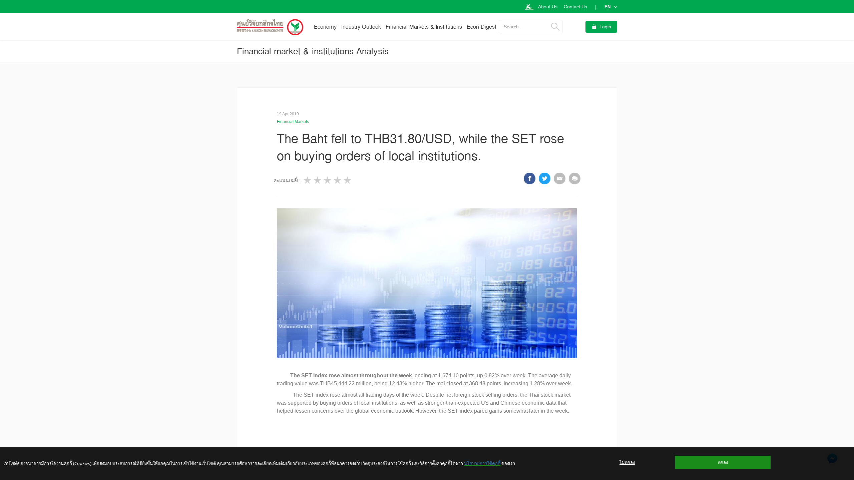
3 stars (328, 180)
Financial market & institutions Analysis (313, 51)
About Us (547, 6)
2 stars (318, 180)
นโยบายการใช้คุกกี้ (482, 463)
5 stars (348, 180)
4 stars (338, 180)
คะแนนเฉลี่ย (287, 180)
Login (605, 26)
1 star (308, 180)
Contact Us (575, 6)
